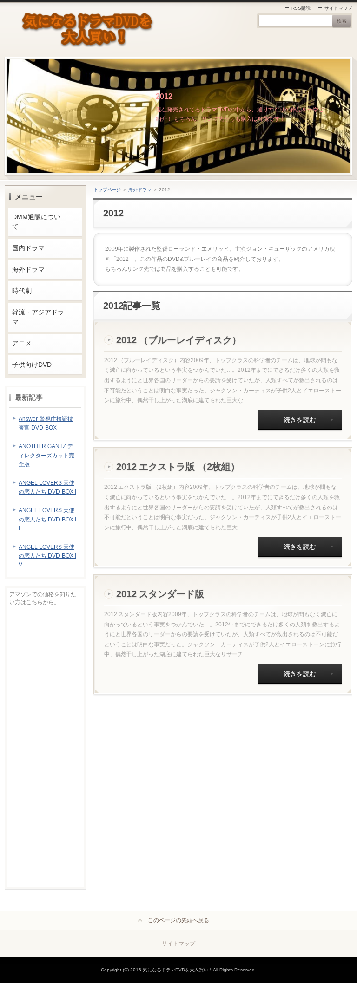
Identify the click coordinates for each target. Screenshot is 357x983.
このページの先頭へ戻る (178, 920)
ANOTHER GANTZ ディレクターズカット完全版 (46, 455)
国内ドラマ (28, 248)
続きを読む (300, 419)
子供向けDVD (32, 364)
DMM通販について (36, 221)
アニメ (22, 343)
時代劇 (22, 290)
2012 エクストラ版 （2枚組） (178, 467)
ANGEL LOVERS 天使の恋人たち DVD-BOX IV (47, 556)
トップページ (107, 189)
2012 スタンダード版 (160, 594)
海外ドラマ (140, 189)
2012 (164, 96)
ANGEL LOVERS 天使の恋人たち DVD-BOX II (47, 519)
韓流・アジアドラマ (38, 316)
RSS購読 (301, 8)
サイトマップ (338, 8)
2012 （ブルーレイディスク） (179, 340)
